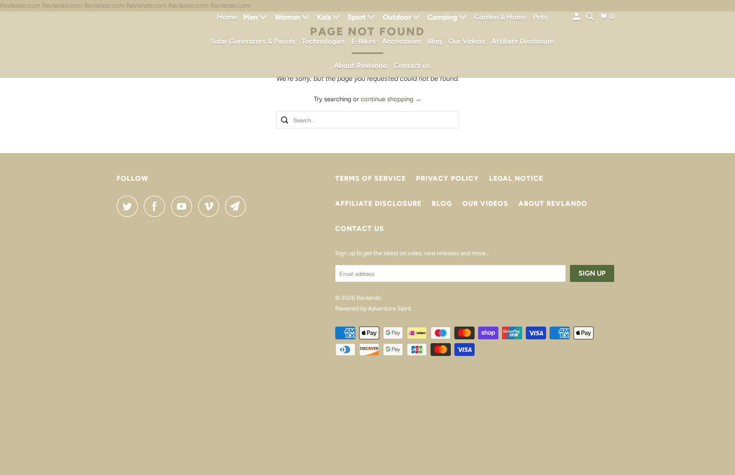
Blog (434, 41)
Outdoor (398, 17)
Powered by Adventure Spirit (373, 308)
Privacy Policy (447, 178)
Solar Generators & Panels (253, 41)
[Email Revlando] (238, 206)
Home (227, 17)
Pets (540, 17)
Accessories (401, 41)
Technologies (323, 41)
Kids (325, 17)
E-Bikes (363, 41)
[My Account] (577, 17)
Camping (443, 17)
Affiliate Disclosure (522, 41)
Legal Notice (516, 178)
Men (251, 17)
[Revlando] (155, 39)
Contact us (411, 65)
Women (288, 17)
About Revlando (360, 65)
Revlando (368, 297)
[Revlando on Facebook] (156, 206)
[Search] (590, 17)
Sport (358, 17)
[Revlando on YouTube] (184, 206)
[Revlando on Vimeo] (210, 206)
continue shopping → (391, 99)
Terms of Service (370, 178)
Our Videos (466, 41)
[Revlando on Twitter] (129, 206)
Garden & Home (500, 17)
